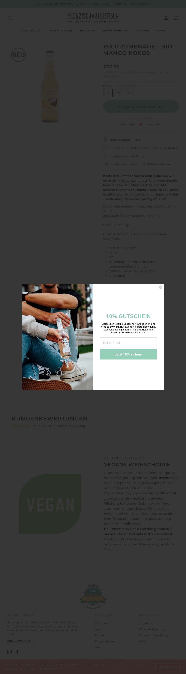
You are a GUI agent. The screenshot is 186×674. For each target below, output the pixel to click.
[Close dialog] (160, 287)
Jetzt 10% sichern (128, 354)
